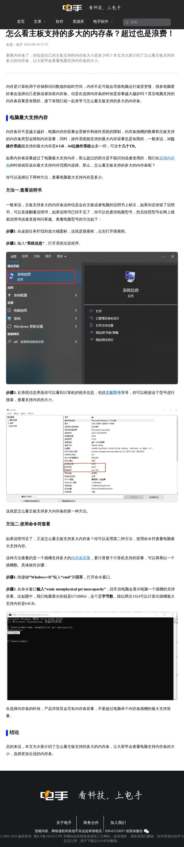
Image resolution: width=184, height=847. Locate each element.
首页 (21, 21)
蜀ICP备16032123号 (48, 836)
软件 (59, 21)
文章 (38, 21)
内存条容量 (80, 558)
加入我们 (118, 823)
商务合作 (91, 823)
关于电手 (64, 823)
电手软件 (101, 21)
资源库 (78, 21)
